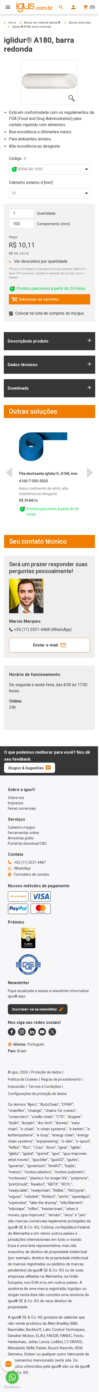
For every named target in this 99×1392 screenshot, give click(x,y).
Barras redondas (80, 22)
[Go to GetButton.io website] (12, 1387)
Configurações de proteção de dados (37, 1094)
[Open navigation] (8, 7)
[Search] (61, 7)
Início (12, 22)
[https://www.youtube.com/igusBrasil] (42, 1032)
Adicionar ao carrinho (35, 300)
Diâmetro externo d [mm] (31, 182)
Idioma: (28, 1044)
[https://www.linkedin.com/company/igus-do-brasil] (32, 1032)
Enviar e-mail (45, 645)
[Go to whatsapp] (12, 1377)
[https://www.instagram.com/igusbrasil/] (22, 1032)
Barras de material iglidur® (42, 22)
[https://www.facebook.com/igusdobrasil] (11, 1032)
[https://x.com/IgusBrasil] (52, 1032)
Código (15, 158)
